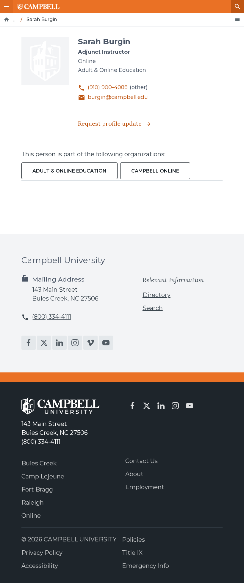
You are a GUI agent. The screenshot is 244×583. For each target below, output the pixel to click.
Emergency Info (145, 565)
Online (31, 515)
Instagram (75, 343)
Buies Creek (39, 463)
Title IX (132, 552)
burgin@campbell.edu (118, 97)
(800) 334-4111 (51, 316)
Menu (6, 6)
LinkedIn (59, 343)
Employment (144, 487)
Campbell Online (155, 171)
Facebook (28, 343)
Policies (133, 539)
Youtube (106, 343)
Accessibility (39, 565)
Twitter (44, 343)
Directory (157, 294)
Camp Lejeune (42, 476)
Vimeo (90, 343)
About (134, 474)
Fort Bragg (37, 489)
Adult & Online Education (69, 171)
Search (237, 6)
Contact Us (141, 460)
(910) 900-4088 (108, 87)
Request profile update (110, 123)
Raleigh (32, 502)
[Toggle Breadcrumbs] (237, 19)
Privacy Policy (41, 552)
